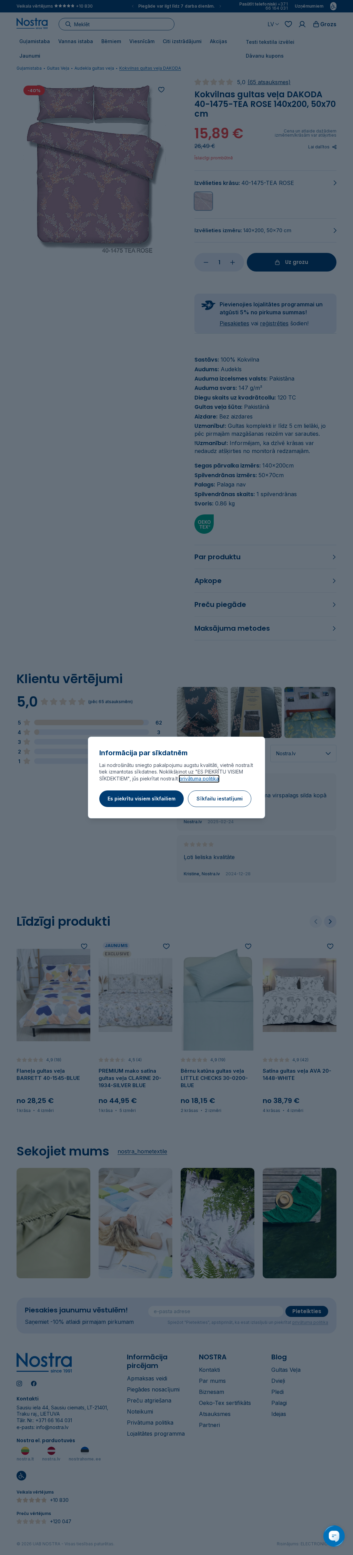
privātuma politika (199, 778)
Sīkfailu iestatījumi (219, 798)
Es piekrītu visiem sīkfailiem (141, 798)
